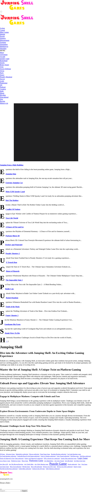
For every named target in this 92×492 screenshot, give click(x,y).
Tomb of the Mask (13, 307)
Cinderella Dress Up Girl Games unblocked (28, 456)
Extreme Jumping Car (14, 183)
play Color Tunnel (59, 460)
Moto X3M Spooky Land (15, 192)
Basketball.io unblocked (22, 454)
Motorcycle (4, 103)
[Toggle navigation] (1, 14)
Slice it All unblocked (36, 466)
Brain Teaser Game (45, 454)
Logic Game (83, 458)
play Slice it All (4, 464)
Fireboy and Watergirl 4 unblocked (34, 458)
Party (2, 73)
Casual (2, 30)
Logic (2, 81)
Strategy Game (77, 466)
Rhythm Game (26, 466)
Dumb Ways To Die (12, 333)
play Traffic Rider (29, 464)
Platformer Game (36, 460)
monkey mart (4, 59)
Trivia (2, 71)
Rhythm (3, 95)
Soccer (2, 79)
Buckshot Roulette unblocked (58, 454)
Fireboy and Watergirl (13, 245)
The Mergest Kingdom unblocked (9, 468)
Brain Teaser (4, 65)
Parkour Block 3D (13, 236)
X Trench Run (11, 262)
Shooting (3, 48)
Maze (2, 53)
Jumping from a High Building (11, 165)
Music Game (25, 460)
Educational (4, 97)
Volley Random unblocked (53, 468)
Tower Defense (5, 69)
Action (2, 28)
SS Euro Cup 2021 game (49, 466)
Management (4, 40)
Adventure (4, 55)
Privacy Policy (5, 483)
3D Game (2, 454)
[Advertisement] (46, 132)
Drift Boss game (74, 456)
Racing (2, 101)
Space (2, 75)
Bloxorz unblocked (34, 454)
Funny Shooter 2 (12, 315)
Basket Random (12, 298)
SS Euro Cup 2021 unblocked (65, 466)
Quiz (1, 67)
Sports (2, 63)
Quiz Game (84, 464)
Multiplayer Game (16, 460)
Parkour (3, 87)
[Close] (1, 489)
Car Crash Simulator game (74, 454)
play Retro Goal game (79, 460)
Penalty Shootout (6, 77)
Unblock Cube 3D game (38, 468)
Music (2, 93)
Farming (3, 42)
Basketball (3, 61)
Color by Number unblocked (48, 456)
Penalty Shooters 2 (13, 253)
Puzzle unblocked (72, 464)
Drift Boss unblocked (85, 456)
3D (1, 85)
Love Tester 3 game (5, 460)
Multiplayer (4, 46)
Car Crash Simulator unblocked (8, 456)
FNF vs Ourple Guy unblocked (52, 458)
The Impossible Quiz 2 (14, 280)
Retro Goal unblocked (15, 466)
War (1, 99)
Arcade (2, 57)
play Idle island (69, 460)
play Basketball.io (48, 460)
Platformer (3, 83)
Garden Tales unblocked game (69, 458)
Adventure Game (10, 454)
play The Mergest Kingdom (16, 464)
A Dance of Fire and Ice (15, 227)
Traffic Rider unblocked (25, 468)
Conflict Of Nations (13, 209)
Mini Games (4, 32)
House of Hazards (12, 271)
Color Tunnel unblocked (63, 456)
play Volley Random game (41, 464)
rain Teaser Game (4, 466)
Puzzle (2, 36)
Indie (2, 91)
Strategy (3, 38)
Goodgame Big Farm (12, 324)
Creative (3, 89)
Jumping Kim (11, 174)
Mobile (2, 34)
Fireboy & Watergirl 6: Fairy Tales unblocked (12, 458)
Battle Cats (9, 289)
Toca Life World (12, 218)
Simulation (4, 44)
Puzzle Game (58, 463)
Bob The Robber (12, 200)
